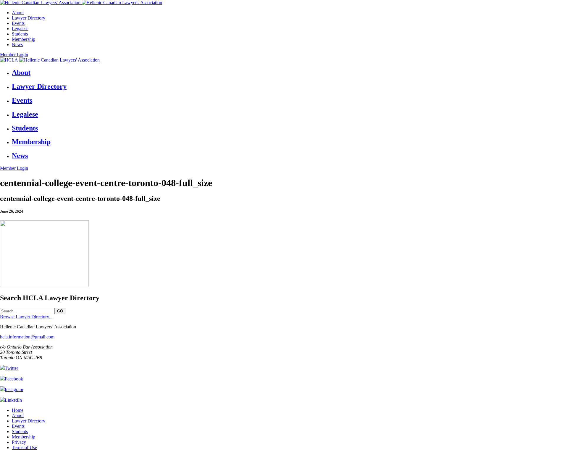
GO (60, 311)
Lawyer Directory (28, 17)
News (17, 44)
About (18, 12)
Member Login (14, 54)
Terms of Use (24, 447)
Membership (23, 39)
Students (20, 33)
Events (18, 23)
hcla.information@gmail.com (27, 336)
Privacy (19, 442)
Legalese (20, 28)
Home (17, 410)
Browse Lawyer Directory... (26, 316)
